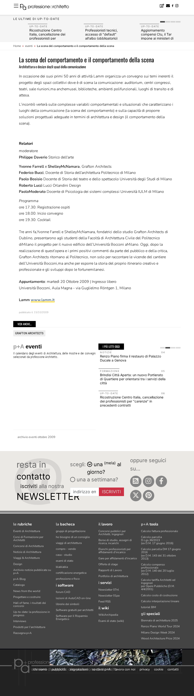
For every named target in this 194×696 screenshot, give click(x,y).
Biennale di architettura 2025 (159, 620)
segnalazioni (79, 669)
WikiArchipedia (108, 615)
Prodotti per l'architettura (29, 627)
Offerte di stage (108, 564)
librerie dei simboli (67, 604)
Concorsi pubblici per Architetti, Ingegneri (112, 532)
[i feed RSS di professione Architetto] (135, 481)
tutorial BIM (148, 607)
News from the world (26, 591)
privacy (145, 669)
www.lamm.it (43, 300)
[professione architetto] (47, 7)
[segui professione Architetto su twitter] (135, 495)
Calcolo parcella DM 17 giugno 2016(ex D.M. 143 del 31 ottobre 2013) (161, 553)
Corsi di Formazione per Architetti (28, 538)
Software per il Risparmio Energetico (72, 617)
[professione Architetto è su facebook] (161, 481)
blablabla (62, 567)
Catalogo (19, 585)
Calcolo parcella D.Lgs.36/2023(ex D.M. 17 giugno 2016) (157, 540)
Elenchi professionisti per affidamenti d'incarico (114, 550)
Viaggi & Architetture (26, 558)
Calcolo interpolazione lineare (160, 601)
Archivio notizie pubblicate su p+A (32, 571)
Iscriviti (111, 491)
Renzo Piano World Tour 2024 (160, 626)
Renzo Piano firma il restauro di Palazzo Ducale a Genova (130, 358)
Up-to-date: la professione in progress (31, 613)
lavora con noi (125, 669)
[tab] (162, 22)
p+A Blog (19, 579)
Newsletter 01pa (108, 595)
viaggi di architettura (69, 543)
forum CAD (63, 592)
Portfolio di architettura (113, 576)
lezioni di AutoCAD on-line (73, 598)
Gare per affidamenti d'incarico (117, 558)
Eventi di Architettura (26, 531)
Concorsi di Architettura (28, 546)
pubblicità (58, 669)
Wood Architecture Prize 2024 (160, 638)
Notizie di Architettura (27, 552)
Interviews (19, 621)
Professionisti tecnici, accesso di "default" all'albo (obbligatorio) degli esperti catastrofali (104, 36)
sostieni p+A (101, 669)
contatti (173, 669)
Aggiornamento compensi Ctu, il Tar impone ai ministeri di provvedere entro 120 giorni (158, 38)
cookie (158, 669)
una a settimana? (96, 479)
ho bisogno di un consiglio (73, 537)
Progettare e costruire (26, 597)
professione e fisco (68, 579)
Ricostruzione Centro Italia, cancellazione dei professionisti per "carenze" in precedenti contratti (47, 38)
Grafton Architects (29, 333)
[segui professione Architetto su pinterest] (148, 495)
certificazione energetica (71, 573)
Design (17, 564)
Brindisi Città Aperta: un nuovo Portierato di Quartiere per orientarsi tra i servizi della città (132, 379)
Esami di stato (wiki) (111, 621)
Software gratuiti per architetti (74, 610)
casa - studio (64, 555)
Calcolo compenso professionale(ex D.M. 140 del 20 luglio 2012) (157, 569)
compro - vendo (66, 549)
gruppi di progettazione (70, 531)
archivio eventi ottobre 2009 (36, 437)
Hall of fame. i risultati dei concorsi (29, 604)
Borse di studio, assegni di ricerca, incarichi (115, 541)
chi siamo (40, 669)
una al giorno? (104, 468)
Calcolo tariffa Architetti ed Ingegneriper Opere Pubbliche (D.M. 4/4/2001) (158, 584)
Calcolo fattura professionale (159, 531)
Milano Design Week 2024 (158, 632)
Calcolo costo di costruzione (159, 595)
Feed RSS (104, 601)
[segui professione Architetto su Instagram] (148, 481)
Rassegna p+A (22, 633)
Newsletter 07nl (108, 590)
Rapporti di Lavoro (110, 570)
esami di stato (64, 561)
